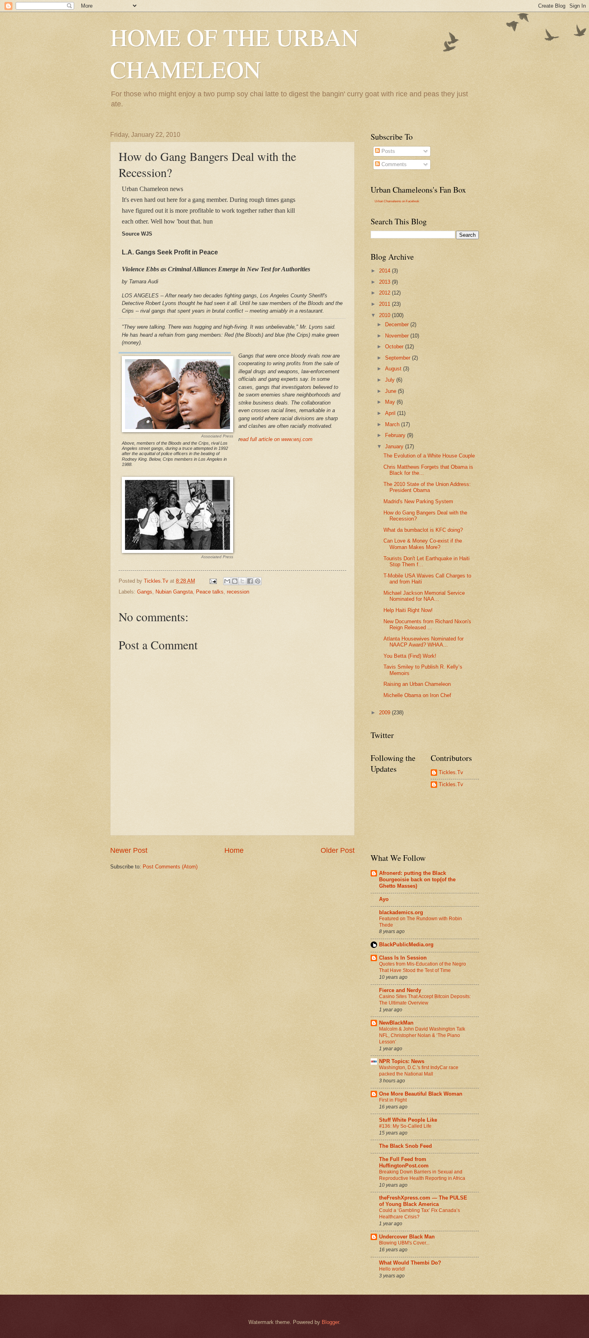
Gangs (144, 592)
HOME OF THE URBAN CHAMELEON (234, 53)
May (391, 402)
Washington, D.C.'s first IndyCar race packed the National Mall (418, 1071)
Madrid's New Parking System (418, 501)
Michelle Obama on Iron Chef (417, 695)
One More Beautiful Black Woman (420, 1094)
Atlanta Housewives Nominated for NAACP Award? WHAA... (423, 642)
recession (238, 592)
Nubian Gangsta (174, 592)
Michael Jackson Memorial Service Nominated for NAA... (424, 596)
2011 (385, 304)
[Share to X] (242, 581)
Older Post (338, 850)
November (397, 336)
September (398, 358)
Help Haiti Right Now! (408, 610)
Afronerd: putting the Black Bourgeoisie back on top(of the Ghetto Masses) (417, 879)
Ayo (384, 899)
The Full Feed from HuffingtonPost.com (404, 1162)
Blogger (330, 1322)
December (397, 324)
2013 (385, 282)
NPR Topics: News (401, 1061)
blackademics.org (401, 912)
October (395, 347)
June (391, 391)
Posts (387, 151)
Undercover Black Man (407, 1237)
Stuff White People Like (408, 1120)
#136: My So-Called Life (405, 1126)
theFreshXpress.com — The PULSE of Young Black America (423, 1201)
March (393, 424)
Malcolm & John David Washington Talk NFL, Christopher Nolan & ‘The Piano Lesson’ (422, 1035)
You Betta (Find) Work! (409, 656)
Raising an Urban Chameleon (417, 684)
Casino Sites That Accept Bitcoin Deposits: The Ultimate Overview (425, 1000)
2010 (385, 315)
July (390, 380)
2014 (385, 271)
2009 (385, 713)
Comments (393, 164)
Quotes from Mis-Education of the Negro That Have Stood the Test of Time (422, 967)
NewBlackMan (396, 1023)
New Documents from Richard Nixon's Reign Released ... (427, 624)
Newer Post (128, 850)
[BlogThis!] (235, 581)
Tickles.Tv (451, 772)
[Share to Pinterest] (258, 581)
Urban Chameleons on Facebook (397, 201)
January (395, 446)
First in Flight (393, 1100)
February (396, 435)
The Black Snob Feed (405, 1146)
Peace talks (210, 592)
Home (234, 850)
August (394, 369)
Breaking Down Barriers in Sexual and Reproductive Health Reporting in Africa (422, 1175)
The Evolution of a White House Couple (429, 456)
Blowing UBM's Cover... (404, 1243)
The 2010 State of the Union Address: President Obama (427, 487)
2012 (385, 293)
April (391, 413)
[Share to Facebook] (250, 581)
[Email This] (227, 581)
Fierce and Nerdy (400, 990)
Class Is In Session (403, 958)
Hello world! (392, 1269)
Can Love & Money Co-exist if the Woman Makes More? (422, 544)
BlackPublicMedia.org (406, 944)
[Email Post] (212, 581)
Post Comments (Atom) (170, 867)
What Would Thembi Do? (410, 1263)
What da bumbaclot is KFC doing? (423, 530)
